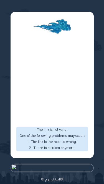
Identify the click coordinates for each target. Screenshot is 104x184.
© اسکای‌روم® (52, 180)
